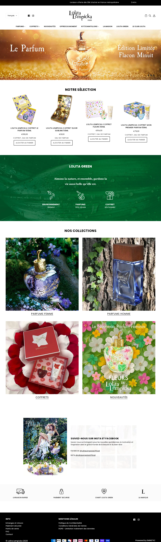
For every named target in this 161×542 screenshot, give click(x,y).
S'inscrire (99, 286)
